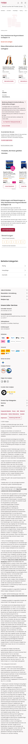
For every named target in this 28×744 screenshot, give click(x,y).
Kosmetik (9, 10)
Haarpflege (15, 10)
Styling (21, 10)
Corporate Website (6, 411)
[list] (14, 21)
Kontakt (22, 414)
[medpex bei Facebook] (2, 381)
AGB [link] (18, 411)
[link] (3, 370)
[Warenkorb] (22, 3)
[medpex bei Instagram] (5, 381)
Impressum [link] (4, 417)
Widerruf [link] (22, 411)
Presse (14, 411)
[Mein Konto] (18, 3)
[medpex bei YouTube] (8, 381)
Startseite (3, 10)
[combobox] (14, 6)
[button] (12, 122)
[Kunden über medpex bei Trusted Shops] (9, 392)
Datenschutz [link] (4, 414)
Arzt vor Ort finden (6, 125)
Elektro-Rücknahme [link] (14, 414)
